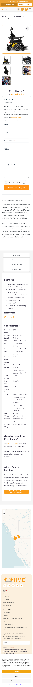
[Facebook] (4, 585)
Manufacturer (16, 269)
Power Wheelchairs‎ (15, 16)
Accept (16, 671)
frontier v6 (10, 317)
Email (6, 132)
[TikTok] (17, 585)
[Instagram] (8, 585)
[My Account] (22, 9)
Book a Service (25, 4)
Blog (4, 621)
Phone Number (9, 141)
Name (6, 124)
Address (7, 149)
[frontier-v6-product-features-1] (26, 60)
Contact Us (6, 613)
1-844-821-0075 (10, 1)
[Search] (18, 9)
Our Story (6, 599)
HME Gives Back (8, 624)
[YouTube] (21, 585)
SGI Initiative (7, 605)
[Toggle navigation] (30, 9)
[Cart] (26, 9)
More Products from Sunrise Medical (16, 491)
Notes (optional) (9, 165)
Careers (5, 615)
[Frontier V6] (16, 39)
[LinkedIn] (13, 585)
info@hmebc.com (23, 1)
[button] (30, 656)
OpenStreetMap (19, 567)
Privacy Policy (19, 684)
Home (4, 16)
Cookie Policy (12, 684)
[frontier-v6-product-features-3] (6, 70)
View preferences (16, 681)
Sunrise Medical (17, 94)
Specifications (16, 260)
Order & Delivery (16, 265)
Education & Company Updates (12, 618)
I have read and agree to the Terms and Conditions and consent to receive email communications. (15, 651)
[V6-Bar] (6, 80)
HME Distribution (9, 4)
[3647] (26, 70)
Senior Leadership (8, 602)
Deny (16, 676)
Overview (16, 255)
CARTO (29, 567)
